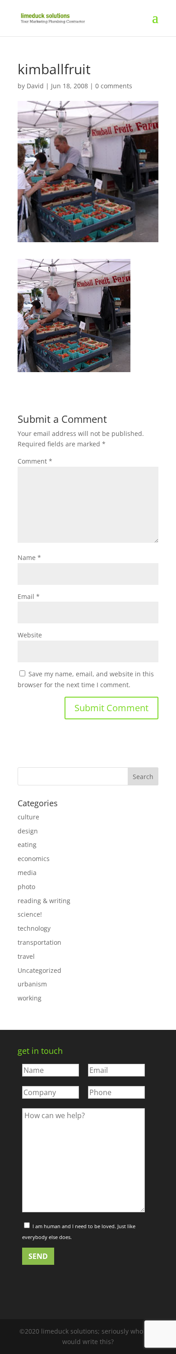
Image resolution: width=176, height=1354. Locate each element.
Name (29, 557)
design (28, 831)
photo (26, 886)
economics (34, 858)
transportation (39, 942)
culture (28, 817)
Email (29, 596)
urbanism (32, 984)
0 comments (113, 85)
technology (34, 928)
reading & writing (44, 900)
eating (27, 844)
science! (30, 914)
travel (26, 956)
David (35, 85)
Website (30, 635)
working (30, 998)
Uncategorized (39, 970)
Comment (35, 461)
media (27, 872)
